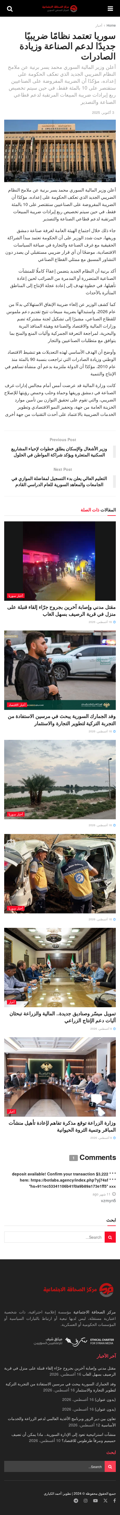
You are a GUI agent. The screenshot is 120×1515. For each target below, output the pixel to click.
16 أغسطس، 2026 (101, 622)
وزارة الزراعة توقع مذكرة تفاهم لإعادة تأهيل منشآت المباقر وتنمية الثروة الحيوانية (62, 1126)
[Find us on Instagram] (86, 1501)
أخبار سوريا (16, 595)
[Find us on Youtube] (95, 1501)
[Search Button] (10, 8)
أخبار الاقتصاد (17, 704)
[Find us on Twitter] (105, 1501)
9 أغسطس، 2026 (101, 1029)
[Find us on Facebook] (114, 1501)
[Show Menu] (110, 8)
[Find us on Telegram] (76, 1501)
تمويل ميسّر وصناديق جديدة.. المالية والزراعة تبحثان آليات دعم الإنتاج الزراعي (62, 1017)
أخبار (98, 25)
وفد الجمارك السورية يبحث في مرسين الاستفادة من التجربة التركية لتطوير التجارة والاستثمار (62, 719)
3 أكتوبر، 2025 (103, 112)
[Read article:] (60, 779)
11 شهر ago (102, 1194)
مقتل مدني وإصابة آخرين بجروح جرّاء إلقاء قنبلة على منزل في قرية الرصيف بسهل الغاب (61, 610)
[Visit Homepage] (60, 8)
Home (111, 25)
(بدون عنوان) (105, 1399)
